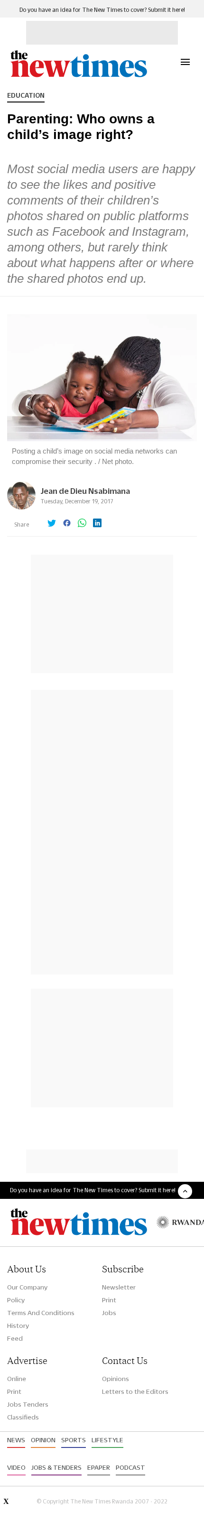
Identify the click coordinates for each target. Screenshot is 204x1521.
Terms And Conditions (40, 1313)
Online (16, 1378)
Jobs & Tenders (56, 1467)
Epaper (98, 1467)
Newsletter (119, 1287)
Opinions (115, 1378)
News (16, 1440)
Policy (16, 1300)
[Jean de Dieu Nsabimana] (21, 507)
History (18, 1325)
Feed (15, 1338)
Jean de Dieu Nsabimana (85, 490)
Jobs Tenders (27, 1404)
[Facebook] (67, 524)
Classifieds (23, 1417)
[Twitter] (51, 524)
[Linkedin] (97, 524)
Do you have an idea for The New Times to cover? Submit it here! (102, 10)
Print (109, 1300)
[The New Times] (78, 76)
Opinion (43, 1440)
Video (16, 1467)
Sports (73, 1440)
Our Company (27, 1287)
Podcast (130, 1467)
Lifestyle (107, 1440)
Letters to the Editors (135, 1391)
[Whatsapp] (82, 524)
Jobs (109, 1313)
